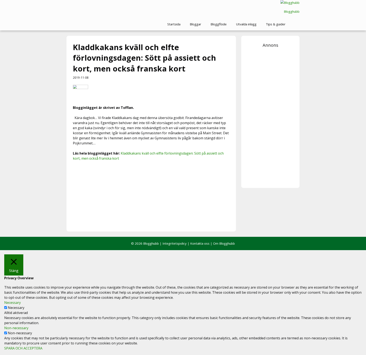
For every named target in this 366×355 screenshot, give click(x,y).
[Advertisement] (151, 195)
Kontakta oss (199, 243)
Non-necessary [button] (16, 328)
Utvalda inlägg (246, 24)
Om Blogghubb (224, 243)
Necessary (16, 307)
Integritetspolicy (174, 243)
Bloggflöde (219, 24)
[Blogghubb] (289, 2)
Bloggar (195, 24)
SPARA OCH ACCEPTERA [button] (23, 348)
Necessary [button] (12, 302)
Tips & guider (276, 24)
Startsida (173, 24)
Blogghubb (291, 11)
